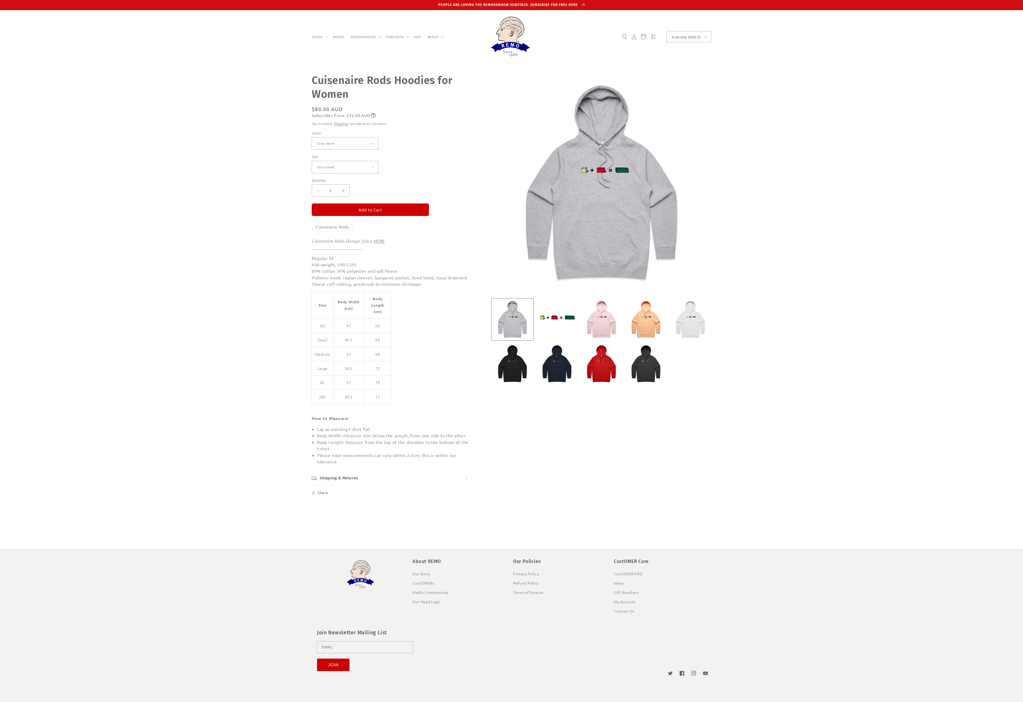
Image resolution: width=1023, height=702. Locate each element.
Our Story (421, 573)
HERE (379, 240)
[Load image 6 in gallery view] (512, 364)
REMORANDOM (363, 37)
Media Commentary (430, 592)
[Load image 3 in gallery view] (601, 319)
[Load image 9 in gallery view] (646, 364)
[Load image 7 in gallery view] (557, 364)
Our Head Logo (426, 601)
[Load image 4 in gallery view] (646, 319)
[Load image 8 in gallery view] (601, 364)
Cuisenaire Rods (332, 226)
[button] (319, 37)
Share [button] (323, 492)
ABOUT (433, 37)
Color (316, 133)
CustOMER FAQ (628, 573)
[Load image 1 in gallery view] (512, 319)
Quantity (319, 180)
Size (315, 156)
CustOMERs (423, 583)
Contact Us (624, 611)
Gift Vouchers (626, 592)
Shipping (341, 123)
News (619, 583)
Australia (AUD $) (686, 37)
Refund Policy (526, 583)
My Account (625, 601)
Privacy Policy (526, 573)
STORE (317, 37)
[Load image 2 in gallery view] (557, 319)
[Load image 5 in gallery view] (690, 319)
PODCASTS (395, 37)
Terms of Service (528, 592)
